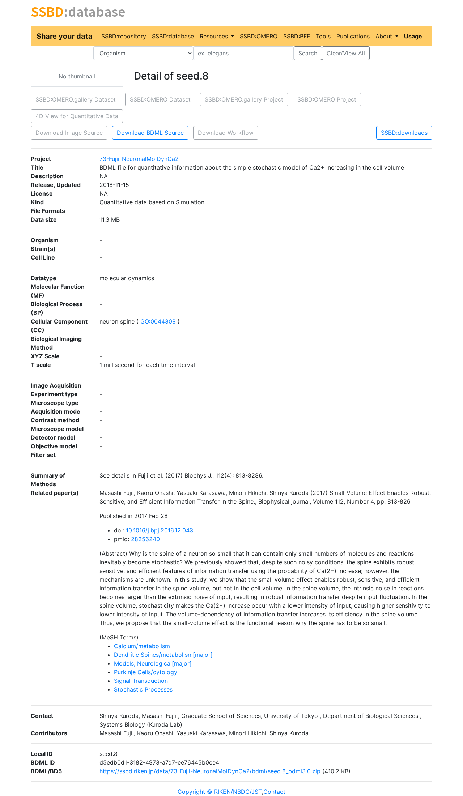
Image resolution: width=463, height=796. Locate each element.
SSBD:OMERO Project (326, 99)
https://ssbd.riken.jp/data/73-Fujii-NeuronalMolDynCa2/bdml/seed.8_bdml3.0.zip (209, 771)
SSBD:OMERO (258, 36)
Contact (274, 791)
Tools (323, 36)
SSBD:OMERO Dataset (160, 99)
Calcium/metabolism (142, 646)
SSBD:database (173, 36)
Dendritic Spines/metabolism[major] (163, 654)
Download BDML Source (150, 132)
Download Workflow (226, 132)
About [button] (384, 36)
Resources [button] (215, 36)
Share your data (65, 36)
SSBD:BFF (296, 36)
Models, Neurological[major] (153, 663)
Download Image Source (69, 132)
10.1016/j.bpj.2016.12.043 (159, 530)
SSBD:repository (123, 36)
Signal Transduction (141, 680)
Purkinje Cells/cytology (145, 672)
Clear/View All (346, 53)
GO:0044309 (158, 321)
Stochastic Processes (143, 689)
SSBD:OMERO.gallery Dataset (75, 99)
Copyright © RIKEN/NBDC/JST (220, 791)
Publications (353, 36)
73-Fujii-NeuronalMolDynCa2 (139, 158)
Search (307, 53)
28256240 (145, 539)
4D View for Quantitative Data (76, 116)
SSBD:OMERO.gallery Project (244, 99)
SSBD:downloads (404, 132)
